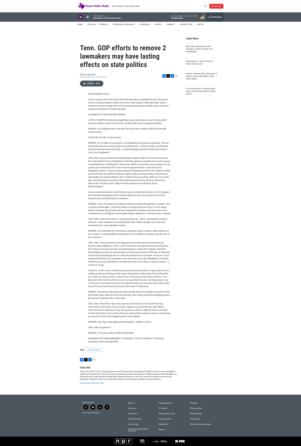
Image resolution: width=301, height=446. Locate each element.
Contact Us (132, 408)
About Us (131, 403)
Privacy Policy (133, 424)
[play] (80, 17)
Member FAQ (164, 424)
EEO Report (163, 408)
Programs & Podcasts (124, 24)
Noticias (92, 24)
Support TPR (186, 24)
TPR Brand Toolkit (134, 419)
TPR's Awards (195, 419)
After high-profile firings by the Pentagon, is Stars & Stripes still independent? (199, 49)
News (80, 24)
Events (158, 24)
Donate (217, 6)
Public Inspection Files (167, 414)
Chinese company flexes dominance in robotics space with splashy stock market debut (201, 76)
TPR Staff (193, 403)
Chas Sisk (91, 74)
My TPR (200, 24)
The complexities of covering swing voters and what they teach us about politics (200, 91)
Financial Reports (165, 403)
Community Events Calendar (200, 424)
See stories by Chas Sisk (92, 382)
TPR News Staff (196, 408)
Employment (132, 414)
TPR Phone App (196, 414)
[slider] (91, 17)
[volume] (88, 17)
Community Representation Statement (138, 430)
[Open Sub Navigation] (84, 24)
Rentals (161, 429)
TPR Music (103, 24)
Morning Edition (94, 350)
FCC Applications (165, 419)
